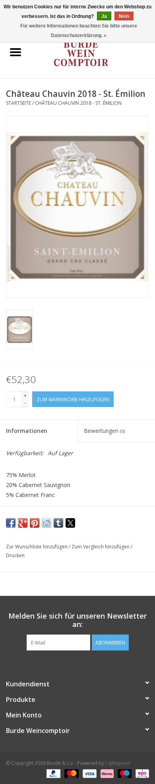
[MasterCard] (70, 773)
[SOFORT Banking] (106, 773)
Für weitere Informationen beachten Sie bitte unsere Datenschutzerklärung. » (78, 30)
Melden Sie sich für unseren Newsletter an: (77, 620)
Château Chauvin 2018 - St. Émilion (78, 103)
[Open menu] (15, 52)
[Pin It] (34, 523)
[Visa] (89, 773)
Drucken (15, 555)
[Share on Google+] (22, 523)
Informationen (26, 430)
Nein (124, 16)
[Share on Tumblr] (58, 523)
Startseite (18, 103)
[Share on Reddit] (46, 523)
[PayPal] (53, 773)
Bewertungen (104, 430)
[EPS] (141, 773)
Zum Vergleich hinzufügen (101, 546)
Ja (104, 16)
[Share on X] (70, 523)
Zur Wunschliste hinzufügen (37, 546)
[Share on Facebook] (10, 523)
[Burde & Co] (93, 53)
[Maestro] (124, 773)
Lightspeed (117, 763)
